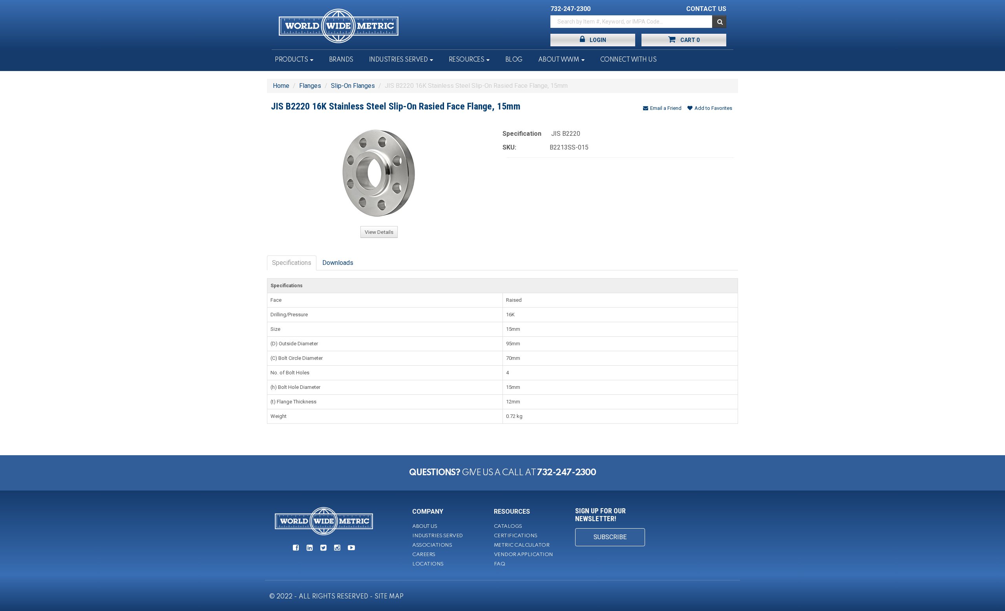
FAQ (499, 564)
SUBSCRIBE (610, 537)
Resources (466, 60)
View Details (379, 232)
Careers (423, 554)
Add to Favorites (713, 108)
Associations (432, 545)
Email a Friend (666, 108)
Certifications (515, 535)
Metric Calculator (522, 545)
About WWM (558, 60)
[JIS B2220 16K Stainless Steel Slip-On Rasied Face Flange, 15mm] (379, 173)
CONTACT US (706, 9)
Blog (514, 60)
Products (291, 60)
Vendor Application (523, 554)
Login (598, 40)
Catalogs (508, 526)
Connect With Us (628, 60)
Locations (428, 564)
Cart (690, 40)
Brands (341, 60)
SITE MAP (389, 597)
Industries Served (398, 60)
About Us (424, 526)
